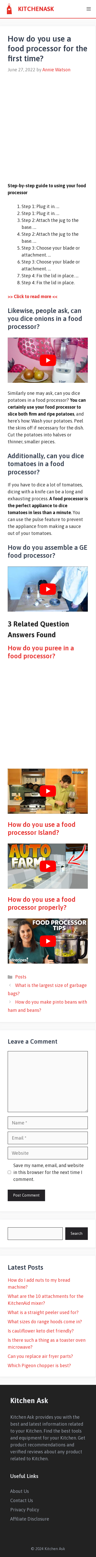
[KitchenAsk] (9, 9)
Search (76, 1233)
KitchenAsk (36, 8)
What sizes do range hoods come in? (45, 1321)
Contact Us (21, 1500)
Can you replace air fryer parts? (40, 1356)
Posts (20, 977)
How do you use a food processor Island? (42, 828)
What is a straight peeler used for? (43, 1312)
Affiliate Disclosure (29, 1519)
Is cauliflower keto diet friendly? (41, 1331)
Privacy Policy (24, 1509)
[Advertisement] (48, 125)
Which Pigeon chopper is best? (39, 1365)
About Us (19, 1491)
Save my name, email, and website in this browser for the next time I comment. (48, 1172)
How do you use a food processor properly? (42, 903)
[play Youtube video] (48, 360)
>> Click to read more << (32, 296)
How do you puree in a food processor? (41, 652)
